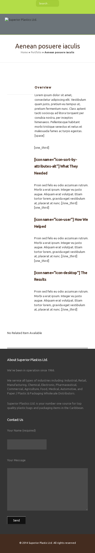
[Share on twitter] (15, 104)
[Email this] (9, 114)
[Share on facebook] (9, 104)
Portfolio (36, 52)
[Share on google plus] (21, 104)
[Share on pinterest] (26, 104)
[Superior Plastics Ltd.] (22, 27)
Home (24, 52)
